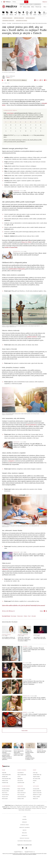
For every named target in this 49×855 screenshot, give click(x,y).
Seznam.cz (45, 1)
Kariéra (24, 819)
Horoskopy (16, 190)
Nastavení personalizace (24, 840)
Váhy (27, 14)
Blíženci (11, 14)
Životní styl (38, 6)
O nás (24, 816)
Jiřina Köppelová (10, 76)
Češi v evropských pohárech (39, 805)
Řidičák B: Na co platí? (37, 794)
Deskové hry (38, 808)
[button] (24, 54)
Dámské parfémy (28, 808)
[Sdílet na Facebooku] (44, 611)
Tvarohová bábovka (5, 794)
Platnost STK (35, 798)
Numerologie (13, 616)
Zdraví (32, 6)
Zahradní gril (41, 806)
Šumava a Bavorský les (22, 792)
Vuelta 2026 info (21, 772)
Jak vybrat (34, 616)
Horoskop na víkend (21, 20)
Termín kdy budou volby (6, 778)
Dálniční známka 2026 (37, 790)
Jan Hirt (19, 776)
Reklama (24, 832)
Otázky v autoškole (36, 796)
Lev (19, 14)
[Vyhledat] (26, 2)
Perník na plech (5, 798)
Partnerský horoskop (8, 20)
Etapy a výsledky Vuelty (22, 774)
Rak (15, 14)
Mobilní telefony (15, 808)
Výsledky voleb (4, 776)
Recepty (25, 712)
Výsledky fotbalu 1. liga (37, 774)
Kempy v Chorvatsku (21, 788)
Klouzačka (27, 806)
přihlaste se (24, 80)
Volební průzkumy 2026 (6, 774)
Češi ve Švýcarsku (21, 794)
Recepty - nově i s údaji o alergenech (30, 4)
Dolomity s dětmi (21, 798)
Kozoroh (39, 14)
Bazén (8, 806)
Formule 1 (34, 780)
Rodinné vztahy (6, 634)
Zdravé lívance (4, 792)
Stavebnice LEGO (21, 808)
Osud (29, 616)
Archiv (24, 830)
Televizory (43, 808)
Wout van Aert (20, 780)
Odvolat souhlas (24, 838)
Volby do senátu (5, 780)
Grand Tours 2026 (21, 782)
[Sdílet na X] (46, 611)
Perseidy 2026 (25, 805)
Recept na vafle (5, 796)
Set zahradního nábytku (34, 806)
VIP (21, 6)
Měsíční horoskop (23, 634)
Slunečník (23, 806)
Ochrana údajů (24, 824)
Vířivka (45, 806)
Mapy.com (13, 805)
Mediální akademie (24, 827)
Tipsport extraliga (36, 776)
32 (46, 80)
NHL (34, 782)
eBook (37, 80)
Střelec (34, 14)
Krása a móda (26, 6)
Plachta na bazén (13, 806)
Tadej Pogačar (20, 778)
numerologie (10, 113)
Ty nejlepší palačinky (5, 788)
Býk (7, 14)
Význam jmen (20, 616)
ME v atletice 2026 (36, 778)
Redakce (24, 822)
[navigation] (2, 2)
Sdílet (42, 80)
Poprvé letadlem (20, 790)
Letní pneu (34, 808)
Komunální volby (5, 782)
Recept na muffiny (5, 790)
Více (45, 6)
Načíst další (24, 730)
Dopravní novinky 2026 (37, 792)
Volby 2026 (4, 772)
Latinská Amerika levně (22, 796)
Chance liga (35, 772)
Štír (31, 14)
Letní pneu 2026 (36, 788)
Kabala (25, 616)
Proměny (25, 646)
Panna (23, 14)
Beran (3, 14)
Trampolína (19, 806)
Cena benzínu (30, 805)
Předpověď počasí (18, 805)
